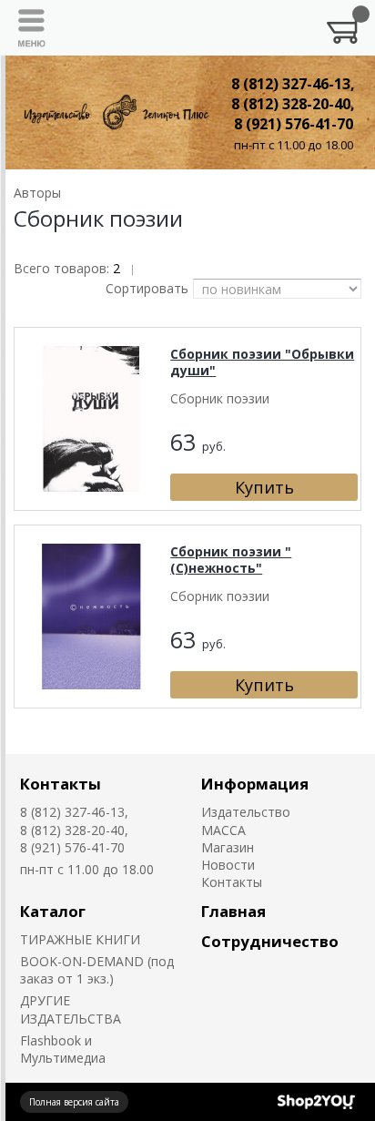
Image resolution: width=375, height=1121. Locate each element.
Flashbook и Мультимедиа (63, 1049)
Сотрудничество (270, 941)
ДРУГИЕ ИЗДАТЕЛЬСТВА (70, 1009)
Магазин (227, 847)
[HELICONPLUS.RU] (115, 112)
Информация (255, 783)
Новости (228, 864)
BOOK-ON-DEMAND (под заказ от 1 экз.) (97, 970)
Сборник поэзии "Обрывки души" (262, 362)
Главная (233, 911)
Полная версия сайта (74, 1102)
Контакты (60, 783)
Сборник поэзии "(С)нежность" (230, 559)
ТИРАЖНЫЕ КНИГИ (80, 939)
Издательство (245, 811)
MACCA (223, 830)
